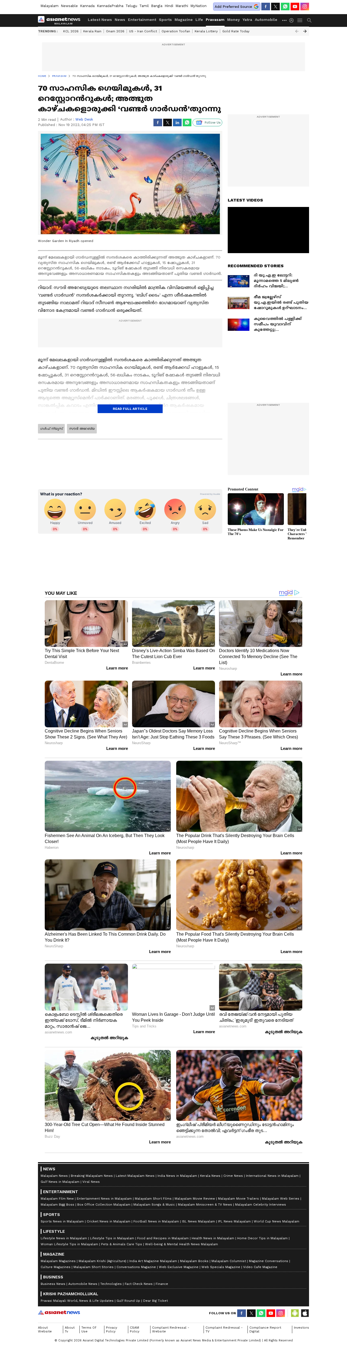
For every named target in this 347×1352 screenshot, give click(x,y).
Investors (301, 1327)
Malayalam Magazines (58, 1261)
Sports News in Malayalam (62, 1221)
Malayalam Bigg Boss (57, 1204)
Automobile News (82, 1284)
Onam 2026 (115, 31)
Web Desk (84, 119)
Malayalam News (54, 1176)
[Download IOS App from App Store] (304, 1313)
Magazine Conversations (268, 1261)
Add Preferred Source (233, 7)
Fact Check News (139, 1284)
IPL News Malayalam (234, 1221)
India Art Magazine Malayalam (153, 1261)
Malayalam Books (194, 1261)
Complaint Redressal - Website (170, 1329)
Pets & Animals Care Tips (121, 1244)
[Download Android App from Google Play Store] (295, 1313)
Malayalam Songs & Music (154, 1204)
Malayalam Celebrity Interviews (260, 1204)
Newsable (69, 6)
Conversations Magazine (136, 1267)
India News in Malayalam (177, 1176)
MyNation (198, 6)
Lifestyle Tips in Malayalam (112, 1238)
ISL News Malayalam (198, 1221)
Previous (297, 31)
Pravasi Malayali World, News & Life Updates (77, 1301)
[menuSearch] (309, 20)
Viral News (91, 1182)
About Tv (70, 1329)
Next (305, 31)
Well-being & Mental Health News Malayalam (181, 1244)
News (120, 19)
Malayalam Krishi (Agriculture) (102, 1261)
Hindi (169, 6)
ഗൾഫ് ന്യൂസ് (51, 428)
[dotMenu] (284, 20)
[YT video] (295, 6)
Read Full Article (130, 409)
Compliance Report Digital (265, 1329)
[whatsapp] (285, 6)
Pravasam (215, 19)
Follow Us (213, 122)
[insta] (304, 6)
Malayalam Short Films (153, 1198)
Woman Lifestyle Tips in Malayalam (69, 1244)
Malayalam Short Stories (93, 1267)
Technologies (111, 1284)
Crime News (233, 1176)
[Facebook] (265, 6)
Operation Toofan (176, 31)
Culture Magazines (55, 1267)
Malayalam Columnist (228, 1261)
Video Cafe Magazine (260, 1267)
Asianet (59, 1312)
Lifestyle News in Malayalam (64, 1238)
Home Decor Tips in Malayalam (262, 1238)
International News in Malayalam (272, 1176)
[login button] (292, 20)
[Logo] (61, 20)
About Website (45, 1329)
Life (199, 19)
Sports (165, 19)
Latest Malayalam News (135, 1176)
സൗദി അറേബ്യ (82, 428)
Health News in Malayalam (213, 1238)
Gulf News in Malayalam (60, 1182)
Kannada (87, 6)
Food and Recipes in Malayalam (163, 1238)
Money (233, 19)
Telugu (131, 6)
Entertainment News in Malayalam (104, 1198)
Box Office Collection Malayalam (103, 1204)
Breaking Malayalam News (92, 1176)
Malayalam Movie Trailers (238, 1198)
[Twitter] (275, 6)
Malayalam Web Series (280, 1198)
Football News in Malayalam (156, 1221)
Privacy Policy (111, 1329)
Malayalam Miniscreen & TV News (205, 1204)
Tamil (144, 6)
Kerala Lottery (206, 31)
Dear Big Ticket (155, 1301)
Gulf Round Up (128, 1301)
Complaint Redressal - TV (224, 1329)
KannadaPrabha (110, 6)
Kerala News (210, 1176)
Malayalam (49, 6)
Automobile (266, 19)
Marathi (181, 6)
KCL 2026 (71, 31)
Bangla (156, 6)
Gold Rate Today (235, 31)
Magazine (184, 19)
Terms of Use (88, 1329)
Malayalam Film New (57, 1198)
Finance (162, 1284)
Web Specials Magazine (220, 1267)
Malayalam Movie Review (195, 1198)
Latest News (100, 19)
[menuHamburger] (300, 20)
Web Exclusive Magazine (178, 1267)
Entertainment (142, 19)
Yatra (247, 19)
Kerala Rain (92, 31)
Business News (53, 1284)
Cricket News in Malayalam (108, 1221)
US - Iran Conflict (143, 31)
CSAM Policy (134, 1329)
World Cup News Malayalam (276, 1221)
